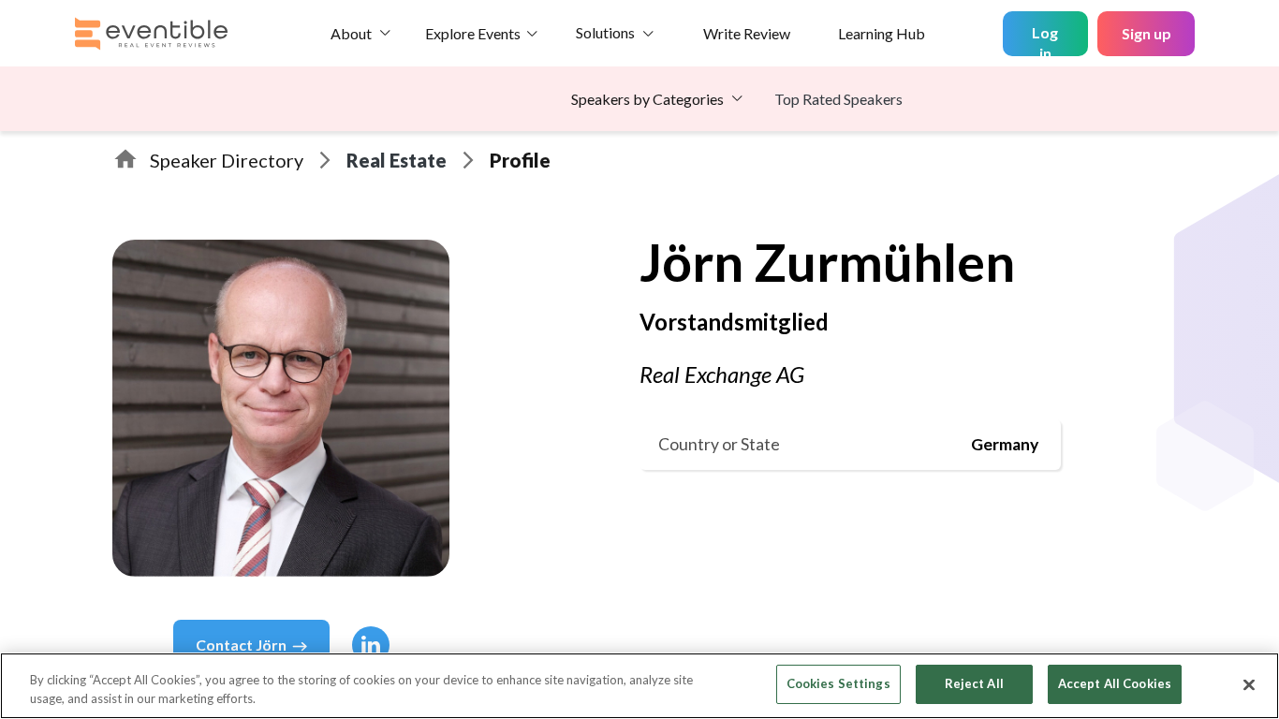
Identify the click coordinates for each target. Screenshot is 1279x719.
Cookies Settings (838, 683)
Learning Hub (881, 33)
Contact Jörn (241, 644)
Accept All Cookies (1114, 683)
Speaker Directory (226, 160)
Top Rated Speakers (838, 99)
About (351, 33)
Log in (1045, 39)
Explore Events (473, 33)
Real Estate (396, 160)
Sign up (1146, 33)
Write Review (746, 33)
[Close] (1249, 684)
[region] (639, 686)
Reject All (974, 683)
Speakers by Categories (647, 99)
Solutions (605, 32)
